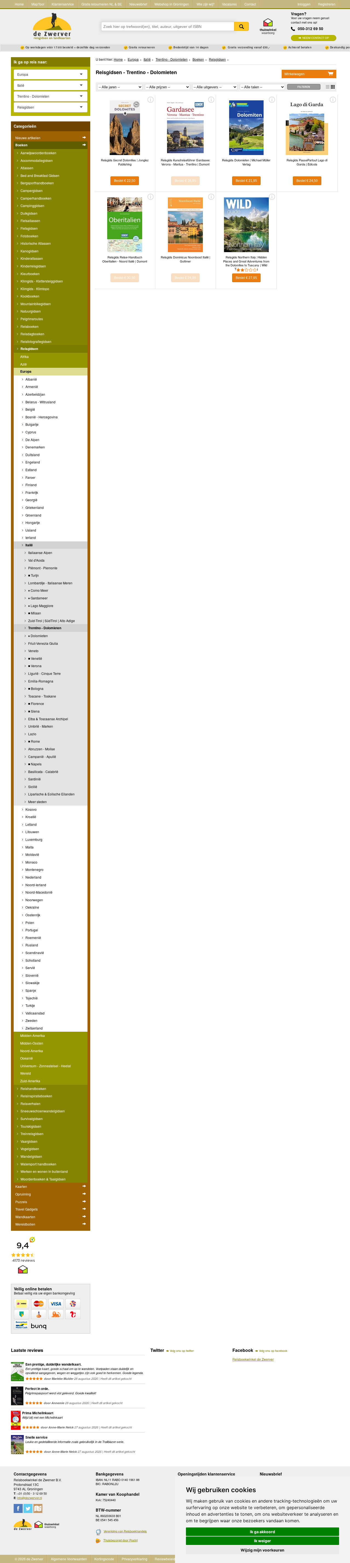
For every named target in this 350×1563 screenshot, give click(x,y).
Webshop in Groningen (171, 4)
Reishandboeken (33, 1088)
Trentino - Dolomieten (44, 627)
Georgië (31, 499)
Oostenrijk (32, 914)
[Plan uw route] (37, 1508)
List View (327, 87)
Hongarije (32, 522)
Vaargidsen (28, 1141)
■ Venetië (34, 658)
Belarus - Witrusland (40, 402)
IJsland (30, 530)
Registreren (327, 4)
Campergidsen (31, 190)
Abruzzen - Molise (41, 748)
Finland (31, 484)
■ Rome (33, 741)
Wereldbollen (25, 1224)
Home (19, 4)
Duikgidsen (28, 213)
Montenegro (34, 869)
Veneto (33, 650)
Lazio (31, 733)
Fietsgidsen (29, 228)
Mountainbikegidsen (35, 303)
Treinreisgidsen (31, 1133)
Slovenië (32, 975)
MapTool (37, 4)
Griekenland (34, 507)
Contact (250, 4)
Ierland (30, 537)
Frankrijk (31, 492)
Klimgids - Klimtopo (34, 288)
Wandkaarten (25, 1216)
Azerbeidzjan (35, 394)
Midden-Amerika (32, 1035)
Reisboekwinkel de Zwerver (253, 1359)
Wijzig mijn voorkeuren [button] (262, 1550)
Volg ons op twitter (182, 1350)
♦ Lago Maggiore (40, 605)
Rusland (31, 945)
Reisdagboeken (32, 333)
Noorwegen (34, 899)
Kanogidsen (29, 251)
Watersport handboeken (38, 1164)
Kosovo (31, 809)
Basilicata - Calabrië (42, 771)
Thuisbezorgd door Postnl (120, 1540)
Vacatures (229, 4)
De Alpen (32, 439)
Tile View (333, 87)
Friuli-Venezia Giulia (42, 643)
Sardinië (34, 779)
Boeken (21, 144)
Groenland (33, 515)
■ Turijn (33, 575)
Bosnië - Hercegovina (41, 417)
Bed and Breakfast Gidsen (39, 175)
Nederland (33, 877)
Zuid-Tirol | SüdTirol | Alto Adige (51, 620)
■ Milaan (34, 613)
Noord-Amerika (31, 1050)
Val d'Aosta (36, 560)
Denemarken (35, 447)
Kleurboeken (30, 273)
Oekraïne (32, 907)
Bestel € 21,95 (246, 181)
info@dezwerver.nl (29, 1497)
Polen (29, 922)
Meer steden (37, 801)
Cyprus (30, 432)
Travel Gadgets (26, 1209)
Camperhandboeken (35, 198)
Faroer (30, 477)
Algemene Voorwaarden (69, 1558)
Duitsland (32, 454)
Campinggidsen (32, 205)
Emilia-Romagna (40, 681)
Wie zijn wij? (206, 4)
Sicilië (32, 786)
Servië (30, 967)
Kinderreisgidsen (33, 266)
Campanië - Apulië (41, 756)
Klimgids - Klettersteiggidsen (41, 281)
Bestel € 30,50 (124, 278)
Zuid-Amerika (30, 1080)
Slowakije (32, 982)
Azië (23, 364)
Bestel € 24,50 (307, 181)
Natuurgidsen (30, 311)
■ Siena (33, 711)
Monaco (31, 862)
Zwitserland (34, 1028)
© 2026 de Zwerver (29, 1558)
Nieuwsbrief (138, 4)
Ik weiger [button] (262, 1540)
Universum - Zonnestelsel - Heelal (45, 1065)
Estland (31, 469)
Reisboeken (29, 326)
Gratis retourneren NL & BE (101, 4)
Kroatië (30, 816)
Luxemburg (33, 839)
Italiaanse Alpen (39, 552)
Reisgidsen (29, 348)
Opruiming (23, 1194)
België (30, 409)
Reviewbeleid (165, 1558)
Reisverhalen (30, 1103)
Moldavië (32, 854)
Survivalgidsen (31, 1118)
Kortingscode (104, 1558)
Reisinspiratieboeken (36, 1095)
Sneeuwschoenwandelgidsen (42, 1111)
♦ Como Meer (37, 590)
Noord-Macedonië (38, 892)
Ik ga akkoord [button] (262, 1531)
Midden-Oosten (31, 1043)
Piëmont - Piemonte (42, 567)
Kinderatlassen (31, 258)
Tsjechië (31, 998)
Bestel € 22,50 (124, 181)
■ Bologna (35, 688)
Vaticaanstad (35, 1013)
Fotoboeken (29, 236)
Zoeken (241, 26)
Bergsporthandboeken (37, 182)
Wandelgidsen (31, 1156)
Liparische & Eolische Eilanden (51, 794)
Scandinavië (34, 952)
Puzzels (21, 1201)
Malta (29, 847)
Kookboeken (29, 296)
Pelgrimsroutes (31, 318)
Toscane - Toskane (41, 696)
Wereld (25, 1073)
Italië (29, 545)
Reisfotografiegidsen (35, 341)
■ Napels (34, 764)
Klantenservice (63, 4)
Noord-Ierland (35, 884)
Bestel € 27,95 (246, 278)
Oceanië (26, 1058)
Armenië (31, 386)
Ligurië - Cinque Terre (44, 673)
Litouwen (32, 831)
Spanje (30, 990)
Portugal (31, 930)
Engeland (32, 462)
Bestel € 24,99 (185, 278)
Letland (31, 824)
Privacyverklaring (134, 1558)
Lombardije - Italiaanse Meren (49, 583)
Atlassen (26, 167)
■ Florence (35, 703)
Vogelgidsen (29, 1148)
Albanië (31, 379)
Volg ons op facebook (273, 1350)
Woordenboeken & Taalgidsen (43, 1179)
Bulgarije (32, 424)
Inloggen (304, 4)
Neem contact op (315, 37)
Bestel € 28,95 (185, 181)
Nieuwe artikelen (27, 137)
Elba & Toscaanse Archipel (47, 718)
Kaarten (21, 1186)
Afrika (24, 356)
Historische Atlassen (35, 243)
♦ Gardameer (37, 598)
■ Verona (34, 665)
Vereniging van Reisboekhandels (125, 1531)
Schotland (32, 960)
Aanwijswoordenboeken (38, 152)
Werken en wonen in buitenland (44, 1171)
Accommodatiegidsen (36, 160)
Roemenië (33, 937)
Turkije (30, 1005)
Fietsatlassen (30, 220)
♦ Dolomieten (37, 635)
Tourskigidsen (30, 1126)
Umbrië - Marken (40, 726)
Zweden (31, 1020)
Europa (25, 371)
